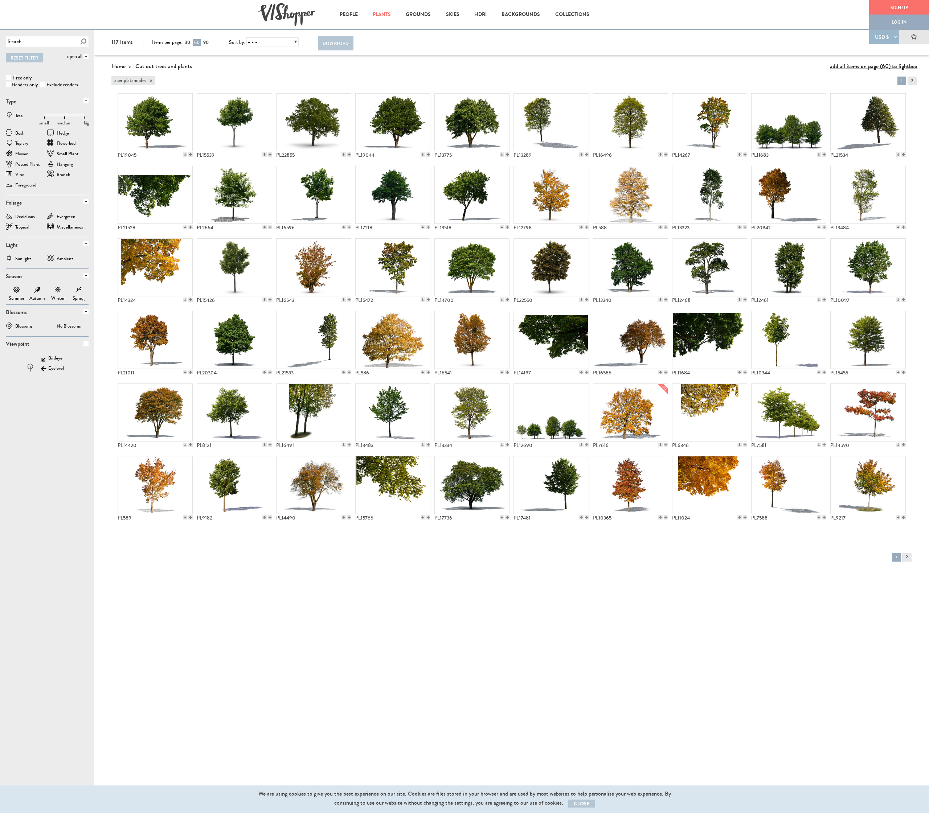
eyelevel (56, 368)
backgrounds (521, 14)
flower (21, 154)
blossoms (24, 326)
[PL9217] (867, 485)
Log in (899, 22)
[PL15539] (234, 122)
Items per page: (167, 42)
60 (197, 42)
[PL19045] (155, 122)
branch (63, 175)
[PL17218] (392, 195)
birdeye (55, 358)
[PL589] (155, 485)
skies (452, 14)
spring (79, 290)
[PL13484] (867, 195)
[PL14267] (709, 122)
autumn (37, 290)
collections (572, 14)
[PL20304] (234, 340)
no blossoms (69, 326)
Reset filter (24, 58)
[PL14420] (155, 412)
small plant (68, 154)
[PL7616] (630, 412)
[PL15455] (867, 340)
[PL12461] (788, 267)
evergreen (66, 217)
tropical (22, 227)
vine (19, 175)
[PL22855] (313, 122)
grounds (418, 14)
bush (20, 133)
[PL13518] (471, 195)
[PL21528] (155, 195)
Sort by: (237, 42)
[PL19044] (392, 122)
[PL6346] (709, 412)
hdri (480, 14)
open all (74, 56)
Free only (22, 77)
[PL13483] (392, 412)
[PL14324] (155, 267)
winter (58, 290)
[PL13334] (471, 412)
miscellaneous (70, 227)
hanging (65, 165)
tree (19, 116)
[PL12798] (551, 195)
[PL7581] (788, 412)
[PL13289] (551, 122)
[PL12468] (709, 267)
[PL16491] (313, 412)
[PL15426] (234, 267)
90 (206, 42)
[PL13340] (630, 267)
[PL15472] (392, 267)
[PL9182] (234, 485)
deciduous (25, 217)
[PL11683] (788, 122)
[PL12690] (551, 412)
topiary (21, 144)
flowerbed (66, 144)
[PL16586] (630, 340)
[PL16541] (471, 340)
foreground (25, 185)
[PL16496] (630, 122)
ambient (65, 259)
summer (16, 290)
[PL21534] (867, 122)
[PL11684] (709, 340)
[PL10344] (788, 340)
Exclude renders (62, 84)
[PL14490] (313, 485)
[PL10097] (867, 267)
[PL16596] (313, 195)
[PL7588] (788, 485)
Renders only (25, 84)
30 (187, 42)
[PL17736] (471, 485)
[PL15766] (392, 485)
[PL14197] (551, 340)
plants (382, 14)
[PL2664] (234, 195)
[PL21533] (313, 340)
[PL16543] (313, 267)
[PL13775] (471, 122)
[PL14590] (867, 412)
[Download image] (185, 154)
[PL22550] (551, 267)
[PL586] (392, 340)
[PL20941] (788, 195)
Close (582, 804)
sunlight (23, 259)
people (349, 14)
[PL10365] (630, 485)
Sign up (899, 7)
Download (336, 43)
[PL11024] (709, 485)
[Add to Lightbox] (190, 154)
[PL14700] (471, 267)
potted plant (27, 165)
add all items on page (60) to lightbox (873, 66)
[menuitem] (348, 14)
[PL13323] (709, 195)
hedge (63, 133)
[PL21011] (155, 340)
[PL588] (630, 195)
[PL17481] (551, 485)
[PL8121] (234, 412)
